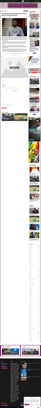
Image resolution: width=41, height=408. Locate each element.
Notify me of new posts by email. (5, 105)
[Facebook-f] (21, 405)
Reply (26, 89)
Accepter (27, 404)
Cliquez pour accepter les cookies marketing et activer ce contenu (14, 67)
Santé (35, 4)
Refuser (32, 404)
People (25, 4)
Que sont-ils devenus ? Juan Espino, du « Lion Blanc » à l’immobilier (33, 201)
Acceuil (10, 4)
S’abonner (23, 6)
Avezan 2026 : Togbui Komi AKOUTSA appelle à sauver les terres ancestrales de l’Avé (34, 104)
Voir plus (34, 114)
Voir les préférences (37, 404)
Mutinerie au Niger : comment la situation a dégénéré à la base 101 (25, 352)
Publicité (2, 56)
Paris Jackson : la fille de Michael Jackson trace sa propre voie (6, 352)
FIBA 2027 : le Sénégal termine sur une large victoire (20, 118)
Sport (33, 4)
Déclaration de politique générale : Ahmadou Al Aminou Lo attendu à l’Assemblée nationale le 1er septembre (34, 49)
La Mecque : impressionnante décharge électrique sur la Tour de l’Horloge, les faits (14, 352)
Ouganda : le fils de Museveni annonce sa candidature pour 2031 (34, 21)
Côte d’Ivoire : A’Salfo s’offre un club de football (34, 214)
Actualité (13, 4)
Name (2, 92)
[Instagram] (22, 405)
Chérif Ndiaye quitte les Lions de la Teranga (34, 231)
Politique (28, 4)
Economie (18, 4)
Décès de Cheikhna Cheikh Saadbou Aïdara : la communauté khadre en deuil (33, 174)
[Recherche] (23, 1)
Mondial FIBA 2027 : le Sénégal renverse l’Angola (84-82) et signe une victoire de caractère (34, 239)
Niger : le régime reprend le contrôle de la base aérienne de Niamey (34, 95)
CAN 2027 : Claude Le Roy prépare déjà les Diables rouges (34, 112)
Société (30, 4)
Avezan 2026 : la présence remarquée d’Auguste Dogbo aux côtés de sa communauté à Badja (7, 118)
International (21, 4)
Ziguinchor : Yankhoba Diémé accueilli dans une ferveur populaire (34, 39)
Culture (15, 4)
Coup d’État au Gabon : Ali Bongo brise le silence (34, 30)
